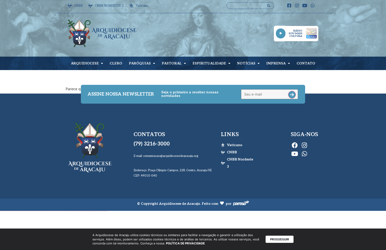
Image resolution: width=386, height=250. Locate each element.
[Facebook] (294, 145)
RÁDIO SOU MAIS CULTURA (295, 33)
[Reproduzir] (280, 33)
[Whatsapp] (312, 5)
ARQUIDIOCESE (85, 63)
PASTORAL (172, 63)
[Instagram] (297, 5)
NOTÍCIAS (246, 63)
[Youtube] (305, 5)
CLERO (116, 63)
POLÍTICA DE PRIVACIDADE (185, 243)
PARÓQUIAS (140, 63)
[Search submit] (269, 5)
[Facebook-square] (289, 5)
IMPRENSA (276, 63)
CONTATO (306, 63)
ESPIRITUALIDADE (209, 63)
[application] (280, 33)
